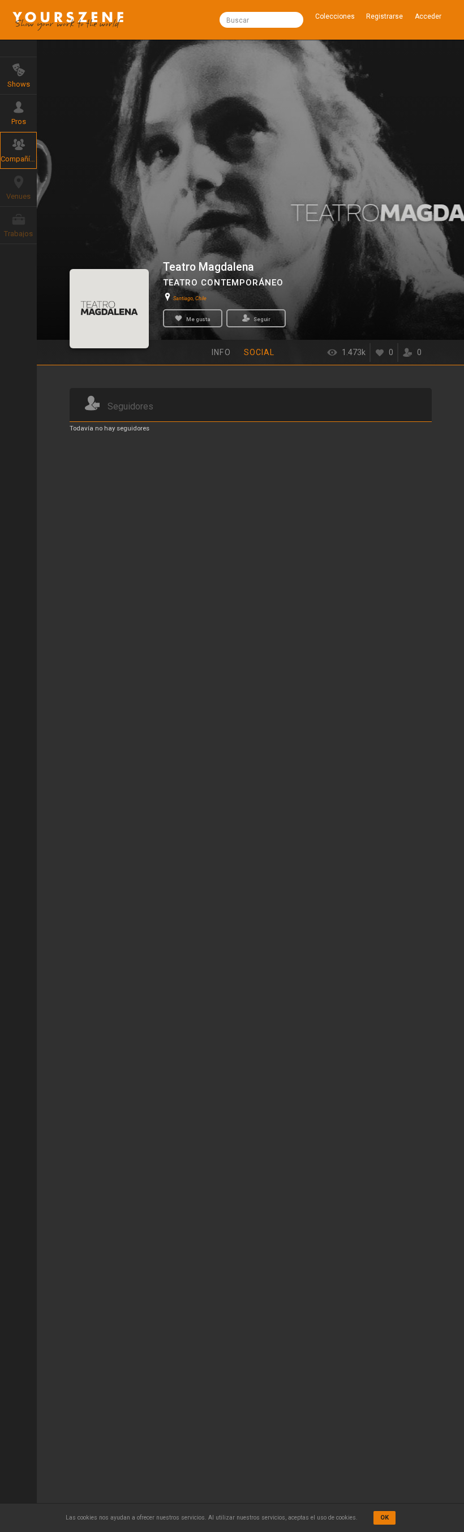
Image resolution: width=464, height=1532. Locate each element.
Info (221, 352)
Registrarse (384, 16)
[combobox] (261, 20)
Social (259, 352)
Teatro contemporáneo (223, 283)
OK (384, 1517)
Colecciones (335, 16)
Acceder (428, 16)
